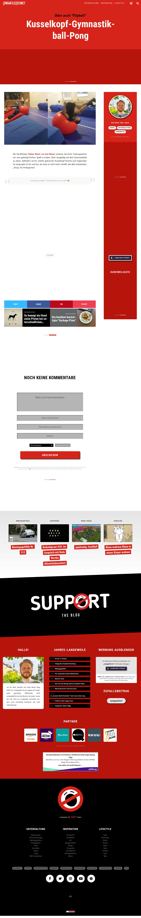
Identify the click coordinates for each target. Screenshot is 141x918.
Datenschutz (105, 868)
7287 (73, 817)
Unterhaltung (124, 127)
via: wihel (50, 255)
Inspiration (70, 829)
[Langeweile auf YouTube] (81, 878)
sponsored (79, 868)
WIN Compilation (36, 856)
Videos (70, 856)
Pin (61, 304)
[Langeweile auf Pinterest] (91, 878)
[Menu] (131, 3)
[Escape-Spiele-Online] (110, 735)
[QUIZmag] (78, 735)
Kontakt (54, 868)
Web (105, 856)
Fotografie (70, 848)
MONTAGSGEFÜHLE (23, 521)
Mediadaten (66, 868)
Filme (36, 845)
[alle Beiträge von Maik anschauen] (120, 107)
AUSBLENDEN (73, 81)
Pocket (84, 304)
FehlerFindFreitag (35, 838)
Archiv (28, 868)
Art (70, 840)
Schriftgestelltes (70, 853)
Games (35, 851)
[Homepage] (16, 3)
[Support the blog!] (70, 605)
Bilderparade (35, 835)
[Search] (137, 3)
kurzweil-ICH (70, 851)
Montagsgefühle (36, 840)
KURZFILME (118, 521)
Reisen (105, 843)
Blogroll (17, 868)
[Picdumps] (94, 735)
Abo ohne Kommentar (62, 445)
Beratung (92, 868)
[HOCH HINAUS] (70, 896)
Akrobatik (120, 131)
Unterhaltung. (91, 3)
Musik (105, 840)
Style (105, 848)
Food (105, 835)
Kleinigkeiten (36, 843)
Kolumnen (105, 838)
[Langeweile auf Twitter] (60, 878)
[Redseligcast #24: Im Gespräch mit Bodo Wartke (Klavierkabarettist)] (54, 545)
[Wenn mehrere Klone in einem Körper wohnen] (118, 540)
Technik (105, 851)
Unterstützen (41, 868)
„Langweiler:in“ (108, 664)
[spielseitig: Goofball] (86, 537)
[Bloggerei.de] (70, 911)
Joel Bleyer (50, 154)
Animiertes (70, 835)
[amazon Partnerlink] (30, 735)
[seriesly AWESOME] (46, 735)
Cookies (118, 868)
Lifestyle (105, 829)
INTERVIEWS (54, 521)
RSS (126, 868)
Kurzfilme (35, 848)
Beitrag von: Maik (120, 123)
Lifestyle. (120, 3)
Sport (112, 127)
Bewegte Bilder (70, 843)
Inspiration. (107, 3)
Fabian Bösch (34, 154)
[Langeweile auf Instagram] (70, 878)
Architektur (70, 838)
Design (70, 845)
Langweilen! (116, 700)
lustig (36, 853)
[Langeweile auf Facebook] (50, 878)
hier (30, 468)
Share (38, 304)
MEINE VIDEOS (86, 521)
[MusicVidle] (62, 735)
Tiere (105, 853)
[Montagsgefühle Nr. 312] (22, 540)
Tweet (15, 304)
